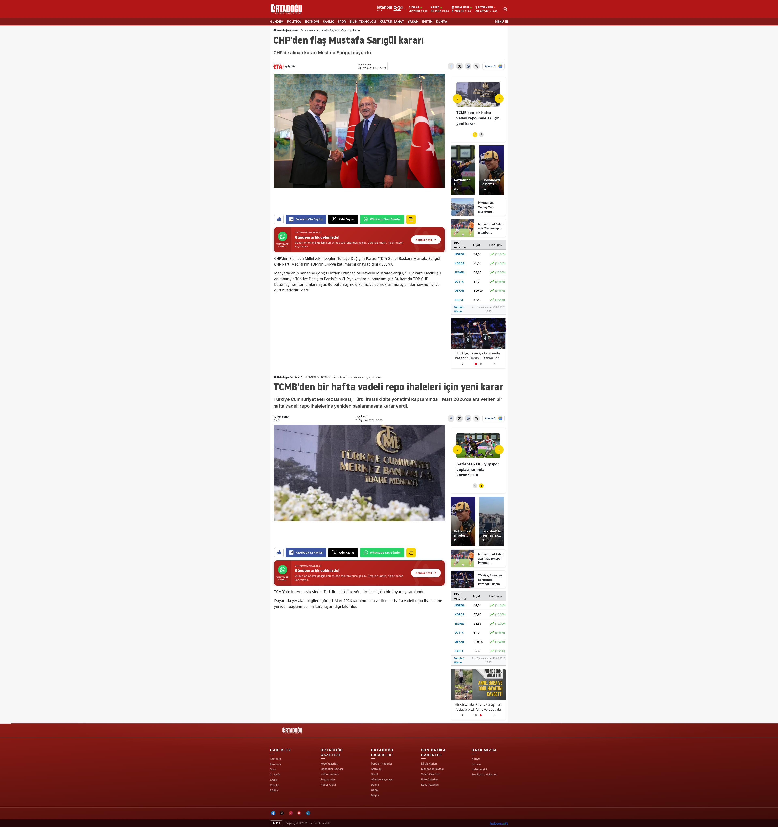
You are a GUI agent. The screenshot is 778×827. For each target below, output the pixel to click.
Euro (436, 7)
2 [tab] (481, 134)
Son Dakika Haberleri (484, 774)
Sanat (374, 774)
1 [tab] (475, 134)
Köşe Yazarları (329, 763)
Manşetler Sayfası (332, 768)
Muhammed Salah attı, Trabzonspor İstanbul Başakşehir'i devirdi (490, 228)
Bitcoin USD (485, 7)
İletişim (476, 763)
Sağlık (273, 779)
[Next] (499, 98)
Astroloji (376, 768)
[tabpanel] (478, 104)
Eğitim (274, 790)
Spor (273, 769)
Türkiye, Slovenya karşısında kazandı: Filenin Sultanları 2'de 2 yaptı (490, 579)
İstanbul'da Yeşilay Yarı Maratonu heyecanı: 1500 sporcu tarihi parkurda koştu (489, 207)
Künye (476, 758)
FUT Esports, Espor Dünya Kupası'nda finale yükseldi (473, 118)
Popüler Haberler (381, 763)
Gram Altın (462, 7)
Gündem (275, 758)
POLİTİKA (294, 21)
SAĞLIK (328, 21)
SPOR (342, 21)
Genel (374, 789)
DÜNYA (441, 21)
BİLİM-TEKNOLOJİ (363, 21)
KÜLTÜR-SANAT (392, 21)
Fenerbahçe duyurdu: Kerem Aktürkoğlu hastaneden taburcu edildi (478, 355)
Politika (274, 785)
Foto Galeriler (429, 779)
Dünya (375, 784)
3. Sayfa (275, 774)
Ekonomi (275, 763)
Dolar (415, 7)
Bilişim (375, 795)
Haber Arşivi (328, 784)
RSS (277, 823)
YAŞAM (413, 21)
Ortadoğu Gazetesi (288, 30)
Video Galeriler (330, 774)
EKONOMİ (312, 21)
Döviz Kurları (429, 763)
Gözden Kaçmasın (382, 779)
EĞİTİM (427, 21)
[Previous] (457, 98)
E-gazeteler (328, 779)
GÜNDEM (276, 21)
